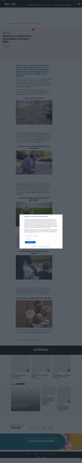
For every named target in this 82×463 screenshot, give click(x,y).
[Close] (60, 217)
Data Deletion (34, 246)
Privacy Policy (47, 246)
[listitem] (41, 235)
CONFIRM (30, 242)
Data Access (41, 246)
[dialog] (41, 231)
